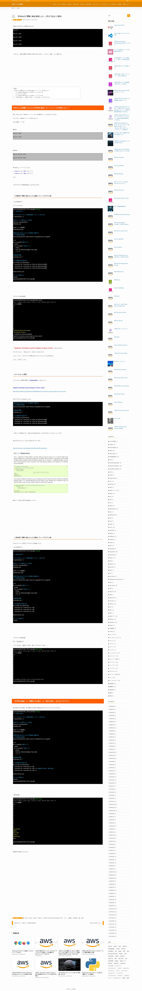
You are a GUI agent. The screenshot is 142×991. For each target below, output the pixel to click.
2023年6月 (112, 746)
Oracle (112, 542)
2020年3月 (112, 829)
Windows (113, 619)
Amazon (110, 946)
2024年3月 (112, 740)
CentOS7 (123, 948)
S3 (111, 573)
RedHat (112, 564)
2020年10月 (113, 810)
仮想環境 (113, 683)
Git (111, 502)
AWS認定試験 (114, 456)
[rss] (127, 1)
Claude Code (113, 478)
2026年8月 (112, 706)
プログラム (19, 19)
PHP (112, 545)
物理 (111, 692)
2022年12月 (112, 752)
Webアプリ (113, 616)
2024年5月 (112, 734)
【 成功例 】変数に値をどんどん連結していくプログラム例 (30, 95)
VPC (111, 607)
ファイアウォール (112, 975)
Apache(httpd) (114, 447)
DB (116, 951)
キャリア (112, 640)
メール (112, 677)
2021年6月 (112, 789)
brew (112, 459)
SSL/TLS (113, 591)
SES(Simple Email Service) (117, 579)
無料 (128, 978)
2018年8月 (112, 884)
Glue (112, 511)
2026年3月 (112, 721)
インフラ (113, 634)
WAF (112, 613)
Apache (115, 946)
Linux (112, 527)
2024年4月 (112, 737)
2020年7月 (112, 816)
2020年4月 (112, 826)
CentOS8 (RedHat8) (115, 469)
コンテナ (112, 649)
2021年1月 (112, 801)
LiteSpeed (113, 530)
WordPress (113, 622)
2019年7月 (112, 850)
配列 (82, 918)
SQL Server (113, 585)
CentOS (118, 948)
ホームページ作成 (115, 674)
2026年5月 (112, 715)
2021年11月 (112, 773)
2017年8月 (112, 921)
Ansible (112, 444)
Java (112, 521)
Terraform (113, 600)
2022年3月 (112, 767)
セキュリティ (114, 656)
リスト (65, 918)
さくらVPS (110, 965)
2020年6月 (112, 819)
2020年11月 (113, 807)
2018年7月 (112, 887)
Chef (112, 472)
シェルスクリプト (115, 653)
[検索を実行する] (128, 15)
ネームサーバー (111, 973)
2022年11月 (112, 755)
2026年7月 (112, 709)
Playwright (113, 548)
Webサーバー (123, 961)
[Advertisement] (57, 71)
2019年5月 (112, 856)
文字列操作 (75, 918)
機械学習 (113, 686)
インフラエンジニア (115, 637)
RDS (111, 561)
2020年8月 (112, 813)
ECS (111, 499)
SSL (126, 958)
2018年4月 (112, 896)
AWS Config (113, 453)
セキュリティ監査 (115, 659)
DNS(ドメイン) (114, 490)
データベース (114, 662)
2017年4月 (112, 933)
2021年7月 (112, 786)
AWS (112, 450)
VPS (112, 610)
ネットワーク (114, 665)
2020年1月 (112, 832)
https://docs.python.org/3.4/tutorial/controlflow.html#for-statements (30, 448)
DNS (124, 951)
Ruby (112, 570)
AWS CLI (125, 946)
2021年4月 (112, 795)
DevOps (113, 484)
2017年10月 (113, 915)
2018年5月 (112, 893)
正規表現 (112, 689)
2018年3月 (112, 899)
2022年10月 (112, 758)
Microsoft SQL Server (113, 953)
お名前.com (122, 963)
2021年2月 (112, 798)
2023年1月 (112, 749)
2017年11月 (113, 911)
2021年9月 (112, 780)
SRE (111, 588)
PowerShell (113, 554)
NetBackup (113, 536)
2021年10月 (112, 776)
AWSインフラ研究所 (17, 4)
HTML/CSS (113, 515)
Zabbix (112, 625)
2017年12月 (113, 908)
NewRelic (113, 539)
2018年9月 (112, 881)
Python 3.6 (40, 918)
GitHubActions (114, 508)
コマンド (112, 646)
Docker (112, 493)
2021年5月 (112, 792)
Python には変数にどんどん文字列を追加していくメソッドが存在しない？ (32, 90)
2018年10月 (112, 878)
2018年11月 (112, 875)
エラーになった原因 (21, 93)
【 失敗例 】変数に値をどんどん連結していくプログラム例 (30, 92)
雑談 (111, 695)
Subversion (113, 597)
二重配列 (70, 918)
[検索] (129, 1)
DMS (112, 487)
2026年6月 (112, 712)
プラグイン (120, 975)
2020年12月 (113, 804)
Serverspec (113, 576)
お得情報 (113, 628)
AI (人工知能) (113, 441)
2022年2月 (112, 770)
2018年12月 (113, 872)
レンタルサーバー (115, 680)
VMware (113, 603)
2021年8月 (112, 783)
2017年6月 (112, 927)
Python (15, 19)
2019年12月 (112, 835)
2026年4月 (112, 718)
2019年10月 (112, 841)
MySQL (112, 533)
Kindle (112, 524)
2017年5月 (112, 930)
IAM (111, 518)
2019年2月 (112, 865)
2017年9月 (112, 918)
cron (111, 481)
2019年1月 (112, 868)
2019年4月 (112, 859)
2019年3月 (112, 862)
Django (119, 951)
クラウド (112, 643)
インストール (118, 965)
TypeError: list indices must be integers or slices (53, 918)
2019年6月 (112, 853)
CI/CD (112, 475)
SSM (112, 594)
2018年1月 (112, 905)
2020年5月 (112, 822)
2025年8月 (112, 730)
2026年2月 (112, 724)
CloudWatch (110, 951)
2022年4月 (112, 764)
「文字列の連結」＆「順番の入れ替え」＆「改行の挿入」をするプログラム (32, 97)
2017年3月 (112, 936)
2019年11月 (112, 838)
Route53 (112, 567)
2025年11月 (112, 727)
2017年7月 (112, 924)
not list (26, 918)
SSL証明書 (110, 961)
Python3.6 (122, 956)
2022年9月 (112, 761)
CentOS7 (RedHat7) (116, 465)
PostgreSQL (113, 551)
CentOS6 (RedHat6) (115, 462)
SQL (111, 582)
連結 (79, 918)
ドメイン (118, 970)
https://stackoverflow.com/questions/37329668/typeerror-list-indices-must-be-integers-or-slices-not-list (39, 391)
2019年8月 (112, 847)
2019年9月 (112, 844)
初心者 (123, 978)
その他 (112, 631)
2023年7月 (112, 743)
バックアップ (114, 668)
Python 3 (35, 918)
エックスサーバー (112, 968)
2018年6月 (112, 890)
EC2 (111, 496)
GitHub (112, 505)
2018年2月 (112, 902)
